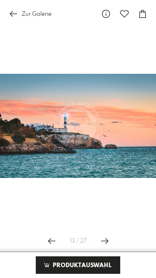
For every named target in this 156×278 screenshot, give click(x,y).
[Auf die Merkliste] (124, 14)
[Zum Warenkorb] (143, 14)
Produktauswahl (81, 265)
